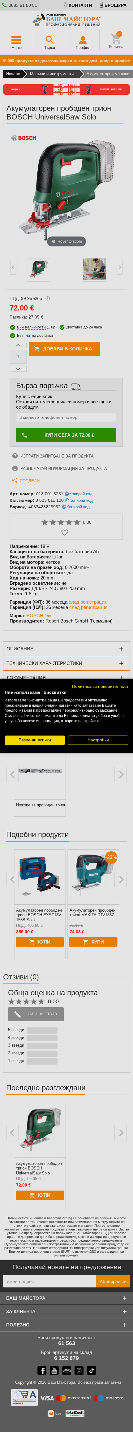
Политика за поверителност (100, 686)
